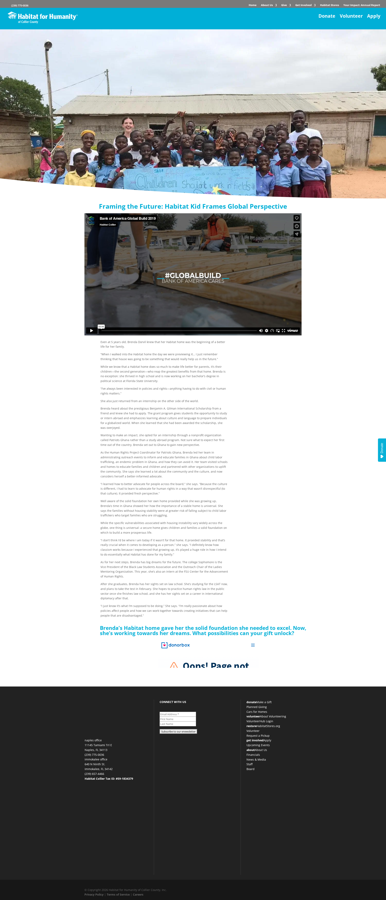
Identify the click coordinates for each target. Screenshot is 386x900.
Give (284, 5)
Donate (326, 16)
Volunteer (351, 16)
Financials (253, 755)
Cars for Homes (256, 712)
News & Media (256, 759)
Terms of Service (118, 894)
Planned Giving (256, 707)
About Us (267, 5)
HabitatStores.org (268, 726)
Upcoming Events (258, 745)
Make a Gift (264, 702)
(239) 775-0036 (19, 5)
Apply (373, 16)
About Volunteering (273, 716)
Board (250, 769)
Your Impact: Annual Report (361, 5)
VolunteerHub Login (259, 721)
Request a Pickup (258, 736)
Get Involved (303, 5)
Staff (249, 764)
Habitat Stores (329, 5)
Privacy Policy (94, 894)
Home (253, 5)
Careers (138, 894)
